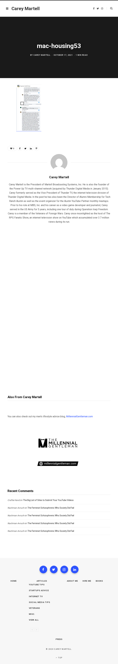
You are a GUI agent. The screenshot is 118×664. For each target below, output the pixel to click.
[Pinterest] (5, 112)
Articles (42, 581)
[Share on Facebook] (5, 96)
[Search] (110, 8)
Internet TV (36, 596)
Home (13, 581)
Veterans (34, 608)
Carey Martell (42, 55)
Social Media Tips (39, 602)
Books (99, 581)
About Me (72, 581)
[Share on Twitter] (5, 104)
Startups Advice (39, 590)
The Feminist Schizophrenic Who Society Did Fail (51, 508)
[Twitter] (54, 569)
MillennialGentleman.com (79, 416)
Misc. (32, 614)
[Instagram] (64, 569)
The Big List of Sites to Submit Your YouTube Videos (48, 500)
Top (59, 658)
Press (59, 639)
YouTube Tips (37, 584)
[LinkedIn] (30, 148)
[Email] (5, 120)
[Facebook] (43, 569)
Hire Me (87, 581)
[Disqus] (59, 265)
